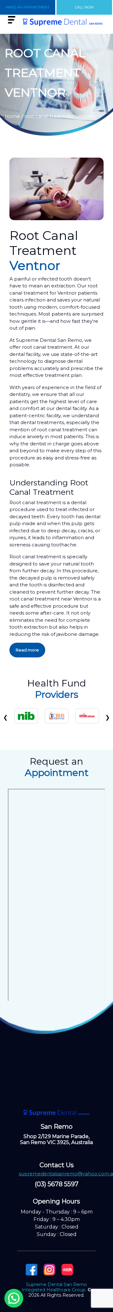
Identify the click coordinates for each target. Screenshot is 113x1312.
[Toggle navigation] (11, 19)
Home (12, 116)
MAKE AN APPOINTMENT (28, 7)
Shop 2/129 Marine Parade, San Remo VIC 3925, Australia (56, 1139)
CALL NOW (84, 7)
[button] (13, 1298)
